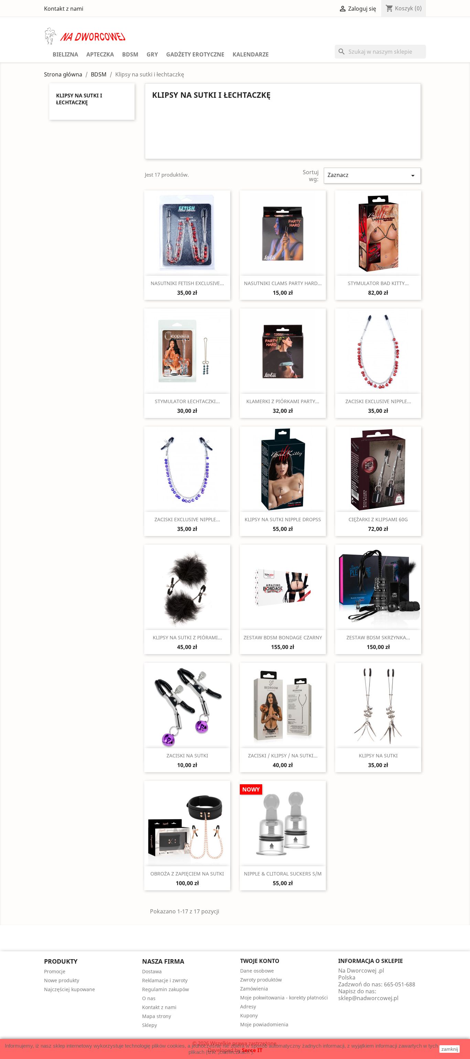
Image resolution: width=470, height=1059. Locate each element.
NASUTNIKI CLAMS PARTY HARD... (283, 283)
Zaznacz (372, 175)
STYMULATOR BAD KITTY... (378, 283)
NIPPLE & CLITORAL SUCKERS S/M (283, 873)
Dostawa (152, 971)
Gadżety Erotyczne (195, 54)
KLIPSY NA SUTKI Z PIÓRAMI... (187, 637)
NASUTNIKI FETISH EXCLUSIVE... (187, 283)
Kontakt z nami (63, 8)
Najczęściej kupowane (69, 989)
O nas (149, 998)
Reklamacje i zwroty (165, 980)
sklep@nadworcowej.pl (368, 998)
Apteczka (100, 54)
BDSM (130, 54)
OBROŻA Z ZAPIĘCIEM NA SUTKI (187, 873)
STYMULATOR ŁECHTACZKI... (187, 401)
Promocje (54, 971)
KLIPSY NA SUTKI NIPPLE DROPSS (283, 519)
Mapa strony (156, 1016)
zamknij (449, 1049)
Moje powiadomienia (264, 1024)
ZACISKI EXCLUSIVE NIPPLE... (378, 401)
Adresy (248, 1006)
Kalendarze (251, 54)
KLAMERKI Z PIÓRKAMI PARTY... (282, 401)
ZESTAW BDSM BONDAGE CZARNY (283, 637)
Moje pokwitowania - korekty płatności (284, 997)
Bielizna (65, 54)
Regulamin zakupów (165, 989)
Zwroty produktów (261, 979)
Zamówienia (254, 988)
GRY (152, 54)
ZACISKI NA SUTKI (187, 755)
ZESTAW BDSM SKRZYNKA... (378, 637)
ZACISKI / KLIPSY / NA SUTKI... (283, 755)
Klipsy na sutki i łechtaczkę (79, 99)
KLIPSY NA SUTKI (378, 755)
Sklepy (149, 1025)
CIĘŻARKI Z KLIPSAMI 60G (378, 519)
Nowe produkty (61, 980)
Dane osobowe (257, 970)
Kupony (249, 1015)
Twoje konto (259, 961)
